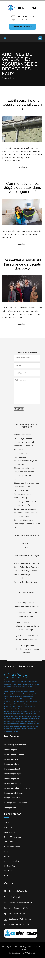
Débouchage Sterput (12, 773)
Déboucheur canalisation (25, 709)
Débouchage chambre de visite (26, 483)
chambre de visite (31, 689)
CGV (6, 875)
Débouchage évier (21, 453)
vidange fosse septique (29, 728)
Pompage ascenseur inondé (15, 802)
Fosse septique (20, 457)
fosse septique (30, 719)
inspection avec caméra (14, 754)
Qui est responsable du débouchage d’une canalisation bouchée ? (26, 649)
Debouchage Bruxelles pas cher (13, 694)
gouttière (21, 721)
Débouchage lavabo (12, 759)
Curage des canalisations (24, 472)
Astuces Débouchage (22, 434)
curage (6, 691)
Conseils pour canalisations (25, 509)
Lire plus (21, 167)
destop (6, 696)
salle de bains (34, 726)
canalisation (16, 686)
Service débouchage (10, 728)
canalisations (8, 689)
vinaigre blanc (8, 731)
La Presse (8, 871)
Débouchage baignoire (13, 793)
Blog (6, 851)
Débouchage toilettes (22, 475)
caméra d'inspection (28, 684)
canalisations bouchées (19, 689)
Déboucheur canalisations (12, 711)
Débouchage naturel (22, 486)
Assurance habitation (10, 681)
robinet (28, 726)
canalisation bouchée (26, 686)
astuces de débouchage (24, 681)
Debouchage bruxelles (27, 691)
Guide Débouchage (12, 846)
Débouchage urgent (22, 490)
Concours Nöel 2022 (22, 543)
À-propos (8, 827)
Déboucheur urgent (18, 714)
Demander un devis (22, 26)
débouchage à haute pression (29, 704)
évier (17, 731)
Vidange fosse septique (23, 494)
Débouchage (13, 696)
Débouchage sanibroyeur (24, 468)
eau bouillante (24, 716)
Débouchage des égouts (24, 505)
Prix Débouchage (21, 498)
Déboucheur (31, 706)
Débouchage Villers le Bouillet (26, 501)
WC (14, 731)
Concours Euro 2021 (22, 547)
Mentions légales (11, 861)
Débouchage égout (10, 706)
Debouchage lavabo (22, 516)
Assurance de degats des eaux (26, 512)
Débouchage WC (35, 701)
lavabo (38, 723)
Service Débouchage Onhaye (25, 582)
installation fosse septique (27, 723)
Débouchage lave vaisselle (24, 442)
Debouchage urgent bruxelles (31, 694)
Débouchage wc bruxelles (12, 704)
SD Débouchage (20, 946)
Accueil (5, 78)
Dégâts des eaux (15, 716)
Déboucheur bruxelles (10, 709)
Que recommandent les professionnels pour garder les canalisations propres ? (27, 626)
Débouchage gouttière (23, 438)
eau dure (31, 716)
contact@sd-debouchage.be (20, 902)
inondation (27, 721)
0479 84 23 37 (14, 897)
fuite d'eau (15, 721)
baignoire (34, 681)
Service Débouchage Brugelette (26, 563)
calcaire (20, 684)
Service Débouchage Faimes (25, 571)
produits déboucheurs (18, 726)
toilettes (19, 728)
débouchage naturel (10, 701)
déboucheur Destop (26, 711)
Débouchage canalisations (15, 745)
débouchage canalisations (12, 699)
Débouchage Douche (13, 778)
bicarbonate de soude (10, 684)
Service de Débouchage (23, 520)
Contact (7, 856)
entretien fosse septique (19, 719)
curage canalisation (14, 691)
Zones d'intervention (12, 837)
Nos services (9, 832)
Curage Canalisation (12, 798)
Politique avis (9, 866)
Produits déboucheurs (23, 479)
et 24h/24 (32, 953)
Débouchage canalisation (26, 696)
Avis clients (9, 842)
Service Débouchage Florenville (26, 567)
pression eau (8, 726)
